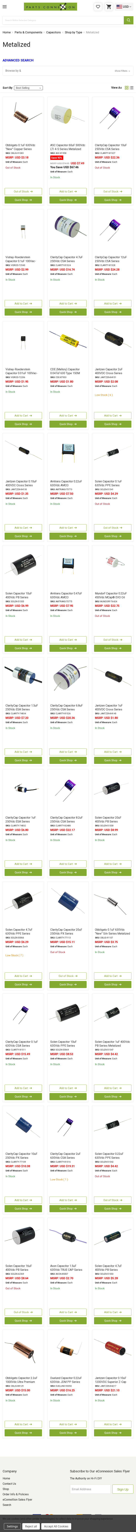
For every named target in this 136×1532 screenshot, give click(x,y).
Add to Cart (66, 191)
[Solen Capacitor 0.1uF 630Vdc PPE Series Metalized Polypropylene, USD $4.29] (112, 456)
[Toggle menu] (5, 7)
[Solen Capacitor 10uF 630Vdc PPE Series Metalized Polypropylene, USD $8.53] (68, 1016)
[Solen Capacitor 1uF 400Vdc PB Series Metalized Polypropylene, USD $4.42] (112, 1016)
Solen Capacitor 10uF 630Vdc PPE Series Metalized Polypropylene (66, 1045)
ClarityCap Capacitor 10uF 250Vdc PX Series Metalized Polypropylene (21, 1157)
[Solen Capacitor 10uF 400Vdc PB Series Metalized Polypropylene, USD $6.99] (23, 568)
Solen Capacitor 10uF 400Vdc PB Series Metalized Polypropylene (21, 597)
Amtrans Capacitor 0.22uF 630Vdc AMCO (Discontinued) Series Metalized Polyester (66, 487)
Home (6, 1478)
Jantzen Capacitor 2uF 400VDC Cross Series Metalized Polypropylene (110, 373)
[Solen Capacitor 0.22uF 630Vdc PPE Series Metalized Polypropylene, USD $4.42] (112, 1128)
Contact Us (9, 1483)
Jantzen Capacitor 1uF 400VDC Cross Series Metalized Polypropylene (110, 709)
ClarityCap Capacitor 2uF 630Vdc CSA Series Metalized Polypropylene (66, 1157)
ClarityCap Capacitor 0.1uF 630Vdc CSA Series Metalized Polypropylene (21, 1045)
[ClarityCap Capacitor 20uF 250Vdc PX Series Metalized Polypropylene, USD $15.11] (68, 904)
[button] (68, 71)
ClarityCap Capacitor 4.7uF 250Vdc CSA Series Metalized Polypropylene (66, 261)
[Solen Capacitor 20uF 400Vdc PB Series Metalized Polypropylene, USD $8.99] (112, 792)
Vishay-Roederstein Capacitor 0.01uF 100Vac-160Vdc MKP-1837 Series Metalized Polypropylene (21, 375)
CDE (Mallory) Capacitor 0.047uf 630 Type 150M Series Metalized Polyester (67, 373)
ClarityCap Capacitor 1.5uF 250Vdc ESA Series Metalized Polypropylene (21, 709)
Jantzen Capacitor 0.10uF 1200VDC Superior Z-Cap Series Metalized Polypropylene (110, 1383)
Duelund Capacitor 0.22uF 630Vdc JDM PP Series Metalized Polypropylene (66, 1381)
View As (116, 87)
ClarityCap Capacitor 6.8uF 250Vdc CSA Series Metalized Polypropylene (66, 709)
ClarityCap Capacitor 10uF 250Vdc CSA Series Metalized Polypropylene (111, 149)
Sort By (7, 87)
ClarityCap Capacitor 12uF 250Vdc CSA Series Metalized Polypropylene (111, 261)
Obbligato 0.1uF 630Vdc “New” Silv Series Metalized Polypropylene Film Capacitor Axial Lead (112, 935)
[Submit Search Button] (128, 20)
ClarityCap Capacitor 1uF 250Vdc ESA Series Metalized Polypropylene (21, 821)
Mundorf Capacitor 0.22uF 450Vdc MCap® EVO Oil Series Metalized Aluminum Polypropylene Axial (112, 599)
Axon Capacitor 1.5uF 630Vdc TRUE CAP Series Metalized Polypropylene (66, 1269)
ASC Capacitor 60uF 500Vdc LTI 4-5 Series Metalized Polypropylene (67, 149)
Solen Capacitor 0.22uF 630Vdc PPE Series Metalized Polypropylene (110, 1157)
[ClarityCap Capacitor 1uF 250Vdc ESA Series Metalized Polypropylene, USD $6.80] (23, 792)
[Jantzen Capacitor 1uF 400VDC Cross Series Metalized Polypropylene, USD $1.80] (112, 680)
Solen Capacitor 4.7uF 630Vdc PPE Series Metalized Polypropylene (21, 933)
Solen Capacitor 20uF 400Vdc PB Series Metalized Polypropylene (110, 821)
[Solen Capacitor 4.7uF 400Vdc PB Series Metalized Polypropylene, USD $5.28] (112, 1240)
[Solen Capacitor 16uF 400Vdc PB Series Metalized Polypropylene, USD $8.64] (23, 1240)
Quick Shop (21, 200)
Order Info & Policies (16, 1494)
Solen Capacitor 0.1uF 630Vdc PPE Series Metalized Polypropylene (110, 485)
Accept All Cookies (56, 1526)
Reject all (31, 1526)
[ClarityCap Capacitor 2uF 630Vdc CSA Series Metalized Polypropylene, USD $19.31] (68, 1128)
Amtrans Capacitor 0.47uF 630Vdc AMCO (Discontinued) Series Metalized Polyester (66, 599)
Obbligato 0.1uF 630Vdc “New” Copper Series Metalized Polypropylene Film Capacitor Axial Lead (21, 150)
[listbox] (28, 88)
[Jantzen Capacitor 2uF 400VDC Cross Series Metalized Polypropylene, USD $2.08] (112, 344)
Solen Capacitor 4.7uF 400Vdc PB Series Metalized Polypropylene (110, 1269)
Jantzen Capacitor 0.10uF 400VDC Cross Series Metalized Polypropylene (21, 485)
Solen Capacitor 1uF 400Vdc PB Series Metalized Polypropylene (112, 1045)
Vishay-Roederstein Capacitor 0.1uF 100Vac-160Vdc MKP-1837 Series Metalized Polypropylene (21, 263)
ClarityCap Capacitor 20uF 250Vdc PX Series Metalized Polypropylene (66, 933)
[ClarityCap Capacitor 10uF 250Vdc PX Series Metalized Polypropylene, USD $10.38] (23, 1128)
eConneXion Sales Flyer (17, 1499)
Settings (12, 1526)
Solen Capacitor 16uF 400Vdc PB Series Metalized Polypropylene (21, 1269)
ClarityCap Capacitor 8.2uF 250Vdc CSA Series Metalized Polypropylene (66, 821)
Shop (6, 1489)
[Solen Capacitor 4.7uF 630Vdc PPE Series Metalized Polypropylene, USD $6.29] (23, 904)
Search (7, 1505)
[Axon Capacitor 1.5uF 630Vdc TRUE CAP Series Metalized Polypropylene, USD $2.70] (68, 1240)
